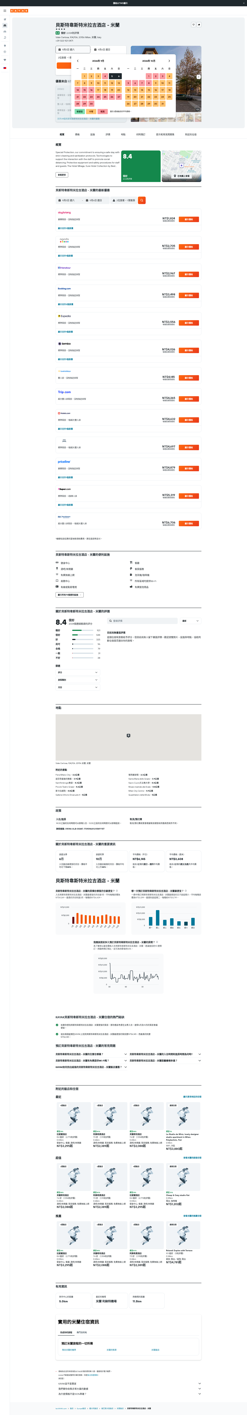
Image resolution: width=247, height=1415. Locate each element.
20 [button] (118, 89)
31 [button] (163, 103)
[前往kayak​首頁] (19, 10)
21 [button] (78, 96)
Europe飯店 (81, 1408)
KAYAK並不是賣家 (67, 1383)
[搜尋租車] (5, 31)
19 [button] (112, 89)
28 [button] (77, 103)
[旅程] (5, 60)
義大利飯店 (93, 1408)
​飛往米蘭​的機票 (69, 1350)
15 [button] (84, 89)
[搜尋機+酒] (5, 37)
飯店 (71, 1408)
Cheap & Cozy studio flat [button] (177, 1195)
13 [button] (119, 83)
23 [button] (91, 96)
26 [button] (112, 96)
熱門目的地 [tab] (82, 1332)
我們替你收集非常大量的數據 (73, 1388)
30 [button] (91, 103)
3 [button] (98, 76)
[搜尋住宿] (5, 25)
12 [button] (112, 83)
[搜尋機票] (5, 19)
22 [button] (84, 96)
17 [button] (98, 89)
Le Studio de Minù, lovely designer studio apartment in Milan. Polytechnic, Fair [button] (182, 1137)
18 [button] (105, 89)
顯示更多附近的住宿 (192, 1096)
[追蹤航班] (5, 52)
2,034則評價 (72, 33)
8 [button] (84, 83)
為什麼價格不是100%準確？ (72, 1394)
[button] (244, 3)
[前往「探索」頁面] (5, 46)
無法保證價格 (92, 1375)
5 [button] (112, 76)
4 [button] (105, 76)
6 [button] (118, 76)
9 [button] (91, 83)
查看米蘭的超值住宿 (192, 1157)
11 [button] (105, 83)
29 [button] (84, 103)
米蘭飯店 (155, 1350)
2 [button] (91, 76)
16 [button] (91, 89)
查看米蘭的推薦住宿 (192, 1216)
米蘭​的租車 (112, 1350)
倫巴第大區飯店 (107, 1408)
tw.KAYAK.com (61, 1408)
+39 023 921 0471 (64, 40)
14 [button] (78, 89)
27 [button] (119, 96)
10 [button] (98, 83)
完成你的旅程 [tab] (66, 1332)
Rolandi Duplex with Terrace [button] (179, 1250)
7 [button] (77, 83)
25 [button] (105, 96)
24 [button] (98, 96)
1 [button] (84, 76)
